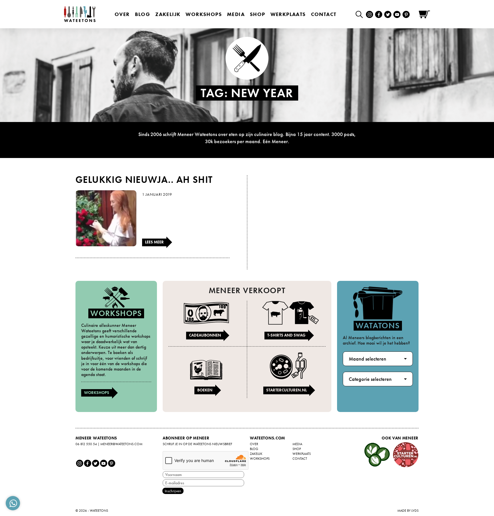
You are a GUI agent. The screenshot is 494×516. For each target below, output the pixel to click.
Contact (323, 14)
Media (236, 14)
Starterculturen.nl (286, 390)
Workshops (96, 392)
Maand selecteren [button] (367, 358)
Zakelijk (167, 14)
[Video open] (361, 14)
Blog (142, 14)
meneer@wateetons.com (121, 444)
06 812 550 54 (86, 444)
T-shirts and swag (286, 335)
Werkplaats (288, 14)
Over (122, 14)
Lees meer (154, 242)
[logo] (79, 14)
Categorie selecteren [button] (370, 379)
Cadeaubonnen (205, 335)
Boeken (204, 390)
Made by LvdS (408, 510)
